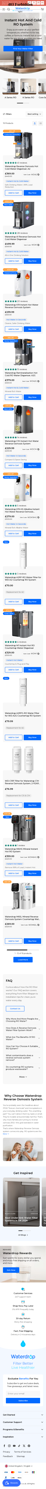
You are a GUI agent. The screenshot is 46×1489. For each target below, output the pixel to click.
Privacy (6, 1452)
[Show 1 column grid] (34, 123)
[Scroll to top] (23, 1344)
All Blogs (22, 1235)
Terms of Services (22, 1452)
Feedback (8, 1456)
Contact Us (15, 1009)
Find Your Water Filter (23, 49)
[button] (7, 114)
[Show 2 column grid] (40, 123)
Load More (23, 960)
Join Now (11, 1270)
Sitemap (21, 1456)
